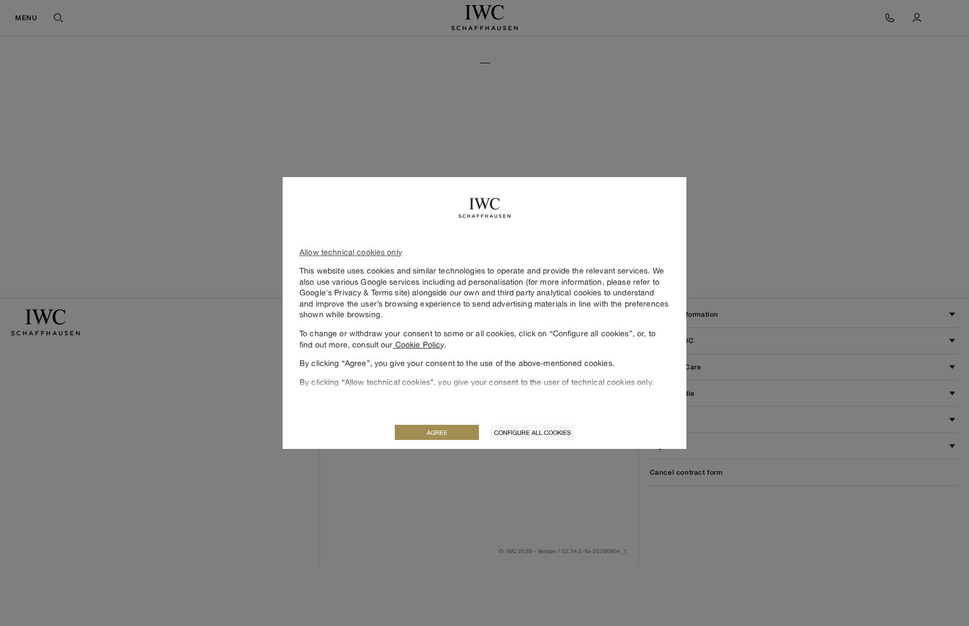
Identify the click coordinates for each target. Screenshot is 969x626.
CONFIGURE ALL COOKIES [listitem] (532, 432)
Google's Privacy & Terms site (353, 292)
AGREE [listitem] (437, 432)
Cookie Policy (418, 344)
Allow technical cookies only (350, 252)
